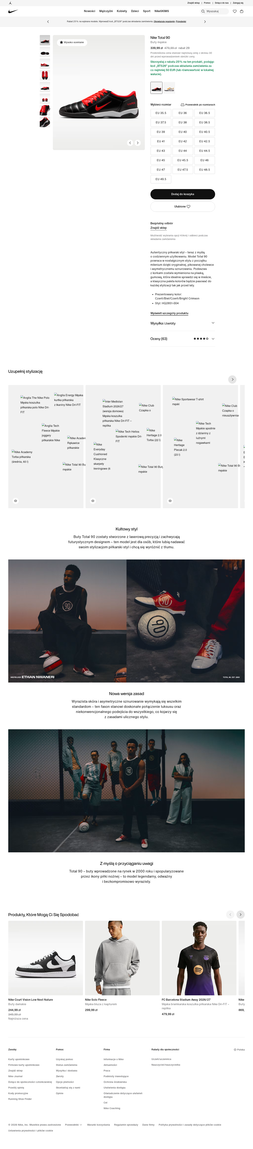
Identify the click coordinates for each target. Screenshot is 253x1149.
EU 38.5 (204, 122)
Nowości (89, 11)
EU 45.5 (182, 160)
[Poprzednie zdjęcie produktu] (130, 143)
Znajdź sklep (158, 227)
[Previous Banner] (48, 22)
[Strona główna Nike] (13, 11)
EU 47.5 (183, 169)
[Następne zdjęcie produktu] (138, 143)
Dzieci (135, 11)
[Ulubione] (235, 11)
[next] (232, 379)
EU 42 (183, 141)
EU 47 (161, 169)
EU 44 (183, 150)
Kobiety (122, 11)
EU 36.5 (204, 113)
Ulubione (180, 206)
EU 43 (161, 150)
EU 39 (161, 131)
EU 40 (183, 131)
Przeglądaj (181, 21)
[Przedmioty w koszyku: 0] (242, 11)
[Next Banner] (205, 22)
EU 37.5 (161, 122)
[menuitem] (212, 3)
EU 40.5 (204, 131)
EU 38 (183, 122)
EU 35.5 (161, 113)
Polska (241, 1049)
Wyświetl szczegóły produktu (169, 313)
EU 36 (183, 113)
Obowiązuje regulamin (164, 21)
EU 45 (161, 160)
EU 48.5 (204, 169)
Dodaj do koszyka (182, 194)
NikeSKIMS (162, 11)
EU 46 (205, 160)
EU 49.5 (161, 179)
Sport (146, 11)
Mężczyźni (106, 11)
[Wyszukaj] (203, 11)
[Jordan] (10, 3)
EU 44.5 (204, 150)
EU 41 (161, 141)
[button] (45, 52)
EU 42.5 (204, 141)
